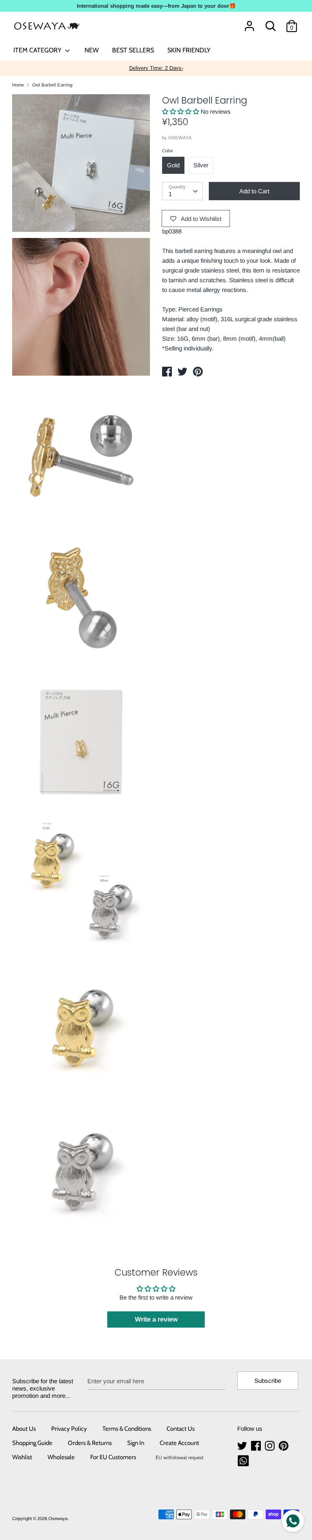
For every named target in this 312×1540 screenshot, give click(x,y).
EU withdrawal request (180, 1457)
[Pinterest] (284, 1446)
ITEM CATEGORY (38, 50)
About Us (24, 1428)
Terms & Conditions (126, 1428)
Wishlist (22, 1457)
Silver (200, 165)
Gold (173, 165)
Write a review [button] (156, 1319)
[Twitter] (243, 1446)
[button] (181, 111)
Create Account (179, 1443)
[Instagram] (270, 1446)
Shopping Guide (32, 1443)
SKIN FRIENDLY (188, 50)
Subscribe (267, 1380)
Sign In (135, 1443)
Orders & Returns (90, 1443)
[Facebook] (256, 1446)
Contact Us (181, 1428)
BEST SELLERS (133, 50)
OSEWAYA (180, 137)
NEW (91, 50)
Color (167, 150)
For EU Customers (113, 1457)
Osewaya (57, 1518)
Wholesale (61, 1457)
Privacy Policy (69, 1428)
